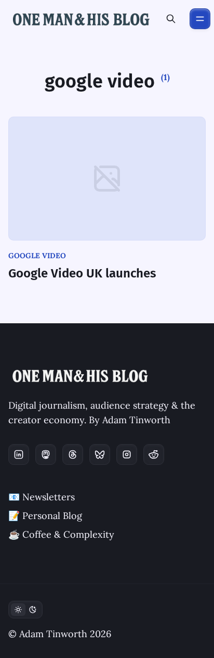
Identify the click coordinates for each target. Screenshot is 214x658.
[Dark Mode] (25, 609)
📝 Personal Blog (45, 516)
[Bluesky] (99, 454)
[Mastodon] (45, 454)
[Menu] (200, 18)
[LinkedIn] (18, 454)
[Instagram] (126, 454)
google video (37, 255)
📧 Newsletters (41, 497)
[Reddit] (153, 454)
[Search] (170, 18)
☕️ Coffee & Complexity (61, 534)
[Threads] (72, 454)
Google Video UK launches (82, 273)
